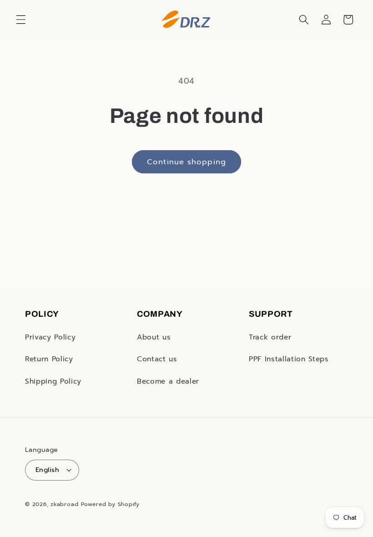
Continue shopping (186, 161)
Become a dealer (168, 381)
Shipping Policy (53, 381)
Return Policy (49, 359)
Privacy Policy (50, 337)
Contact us (157, 359)
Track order (270, 337)
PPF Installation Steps (289, 359)
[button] (21, 19)
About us (154, 337)
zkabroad (64, 504)
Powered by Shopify (110, 504)
